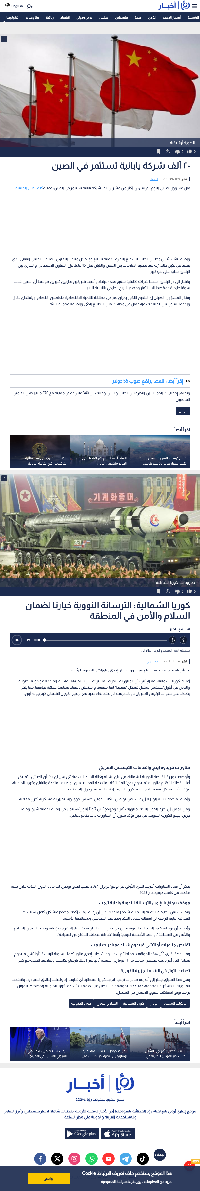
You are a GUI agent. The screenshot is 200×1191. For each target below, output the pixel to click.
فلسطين (121, 17)
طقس (103, 17)
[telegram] (126, 1159)
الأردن (152, 17)
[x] (57, 1159)
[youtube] (108, 1159)
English (17, 6)
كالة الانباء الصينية (29, 188)
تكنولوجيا (12, 17)
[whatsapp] (91, 1159)
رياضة (50, 17)
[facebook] (40, 1159)
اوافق (49, 1178)
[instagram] (74, 1159)
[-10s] (172, 640)
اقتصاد (65, 17)
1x (28, 640)
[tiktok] (143, 1159)
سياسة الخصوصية (114, 1182)
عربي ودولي (84, 17)
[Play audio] (16, 640)
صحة (138, 17)
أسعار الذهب (172, 17)
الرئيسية (193, 17)
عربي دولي (153, 661)
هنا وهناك (32, 17)
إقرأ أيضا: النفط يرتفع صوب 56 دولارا (147, 381)
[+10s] (183, 640)
